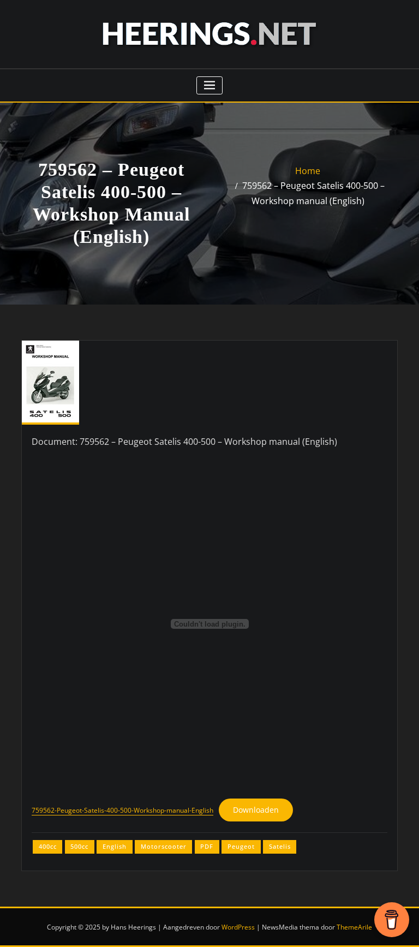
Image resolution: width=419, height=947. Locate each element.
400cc (48, 846)
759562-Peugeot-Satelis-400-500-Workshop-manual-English (122, 810)
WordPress (238, 927)
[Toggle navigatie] (209, 85)
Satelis (280, 846)
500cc (79, 846)
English (115, 846)
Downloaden (256, 810)
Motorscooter (164, 846)
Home (307, 171)
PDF (206, 846)
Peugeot (241, 846)
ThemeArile (354, 927)
